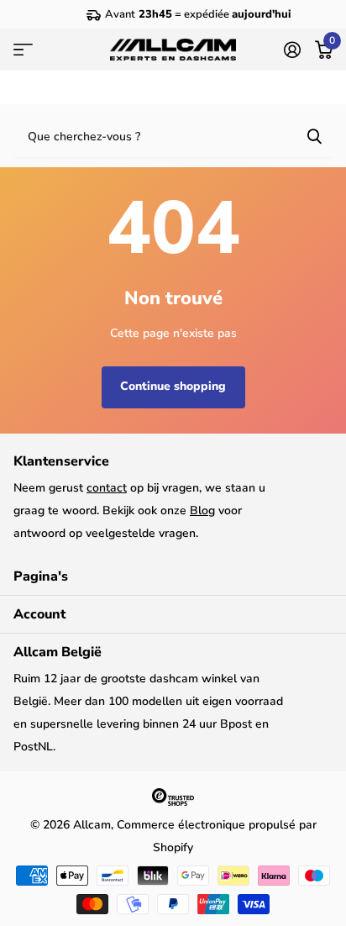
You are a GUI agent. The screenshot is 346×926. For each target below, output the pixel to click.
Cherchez (314, 135)
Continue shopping (173, 386)
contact (106, 488)
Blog (202, 510)
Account (39, 614)
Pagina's (40, 576)
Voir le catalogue (23, 49)
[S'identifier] (292, 49)
